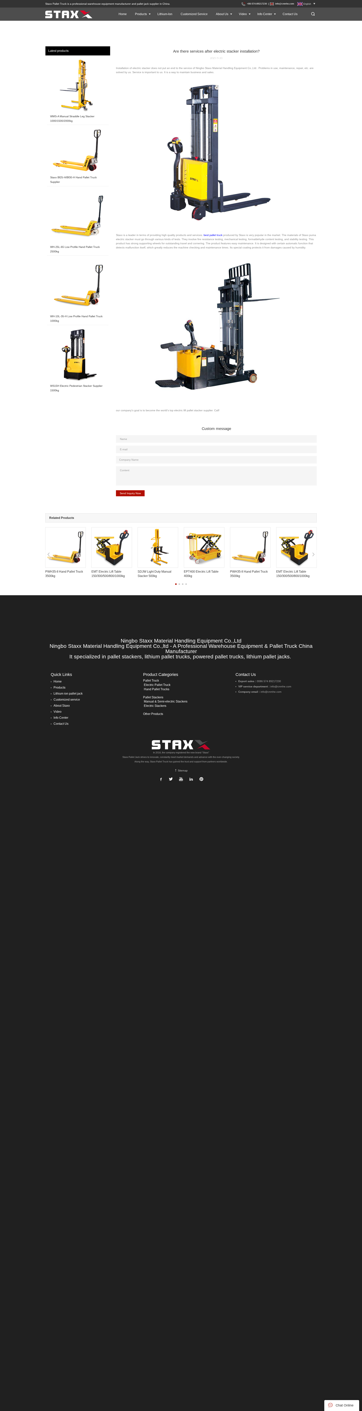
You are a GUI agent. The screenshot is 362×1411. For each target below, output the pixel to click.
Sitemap (182, 770)
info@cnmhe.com (284, 3)
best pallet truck (213, 235)
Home (123, 14)
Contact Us (290, 14)
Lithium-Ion (164, 14)
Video (243, 14)
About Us (222, 14)
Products (141, 14)
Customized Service (194, 14)
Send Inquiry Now (130, 493)
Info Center (264, 14)
